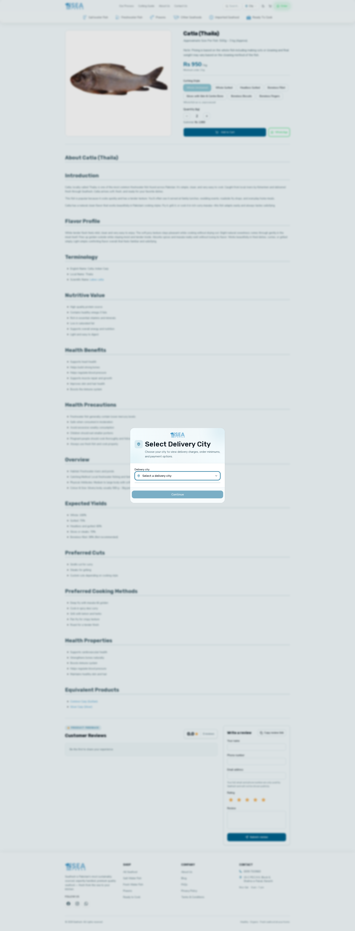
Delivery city (142, 469)
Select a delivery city (156, 476)
